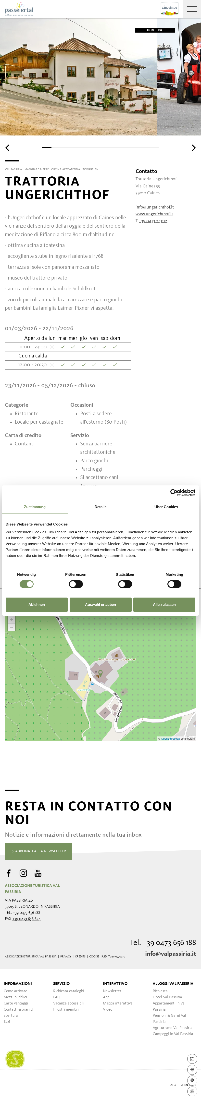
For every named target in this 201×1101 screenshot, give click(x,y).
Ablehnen (36, 604)
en (186, 1085)
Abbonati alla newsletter (40, 851)
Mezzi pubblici (15, 997)
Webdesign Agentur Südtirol (11, 1085)
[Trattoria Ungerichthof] (100, 673)
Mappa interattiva (118, 1003)
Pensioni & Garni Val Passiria (169, 1019)
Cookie (94, 956)
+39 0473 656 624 (26, 919)
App (106, 997)
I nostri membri (66, 1010)
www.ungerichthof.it (154, 214)
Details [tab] (101, 507)
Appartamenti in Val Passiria (169, 1007)
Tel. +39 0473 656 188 (163, 943)
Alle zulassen (164, 604)
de (171, 1085)
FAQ (56, 997)
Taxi (7, 1022)
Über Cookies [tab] (166, 507)
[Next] (193, 147)
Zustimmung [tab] (35, 507)
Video (107, 1010)
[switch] (76, 584)
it (178, 1085)
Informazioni (18, 984)
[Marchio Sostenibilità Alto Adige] (15, 1059)
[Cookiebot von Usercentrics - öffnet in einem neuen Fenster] (173, 492)
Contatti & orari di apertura (19, 1013)
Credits (80, 956)
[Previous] (7, 147)
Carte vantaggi (16, 1003)
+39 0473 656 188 (26, 913)
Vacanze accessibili (68, 1003)
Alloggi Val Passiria (173, 984)
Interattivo (115, 984)
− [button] (11, 627)
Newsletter (112, 991)
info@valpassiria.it (170, 954)
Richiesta (160, 991)
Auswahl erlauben (100, 604)
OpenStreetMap (171, 738)
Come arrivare (15, 991)
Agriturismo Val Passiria (172, 1028)
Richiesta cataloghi (68, 991)
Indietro (155, 30)
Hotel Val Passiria (167, 997)
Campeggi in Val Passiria (173, 1034)
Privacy (65, 956)
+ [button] (11, 620)
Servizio (61, 984)
